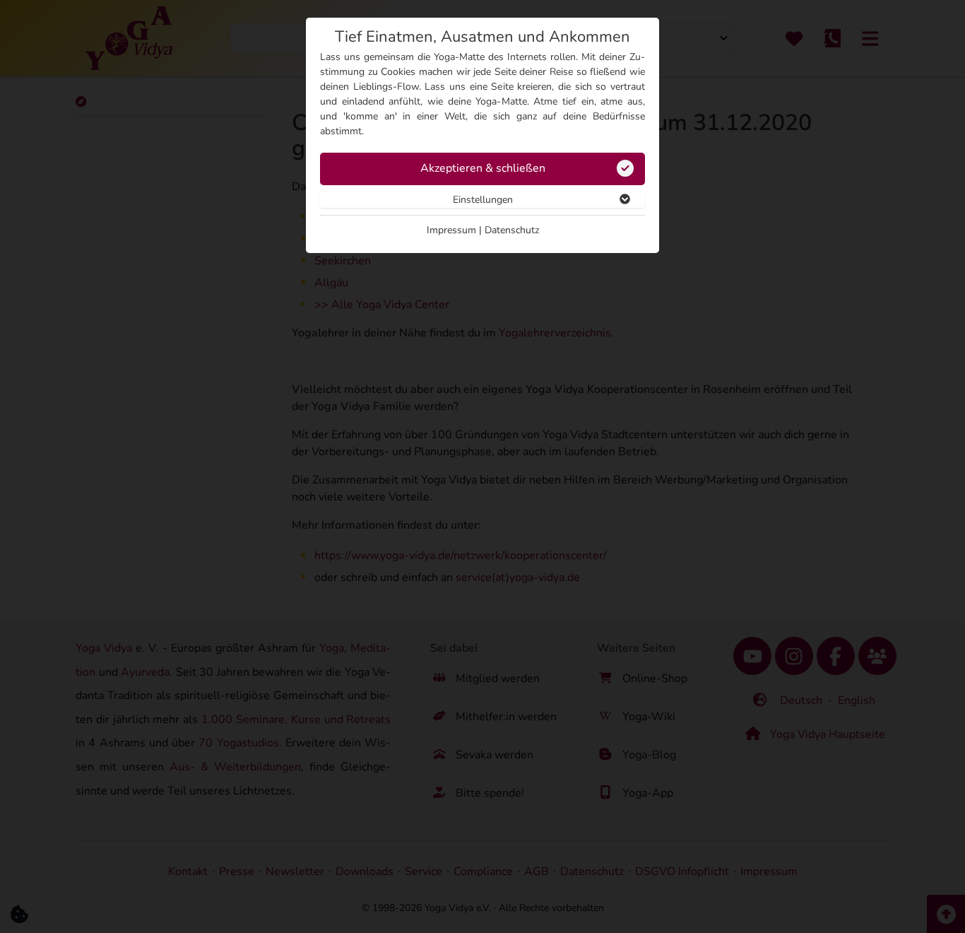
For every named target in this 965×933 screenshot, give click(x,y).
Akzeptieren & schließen (482, 168)
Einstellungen (483, 199)
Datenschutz (512, 230)
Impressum (451, 230)
